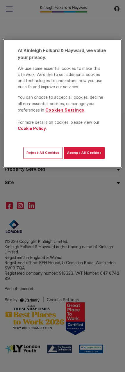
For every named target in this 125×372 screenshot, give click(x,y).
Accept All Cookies (84, 153)
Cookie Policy (32, 128)
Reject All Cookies (43, 153)
